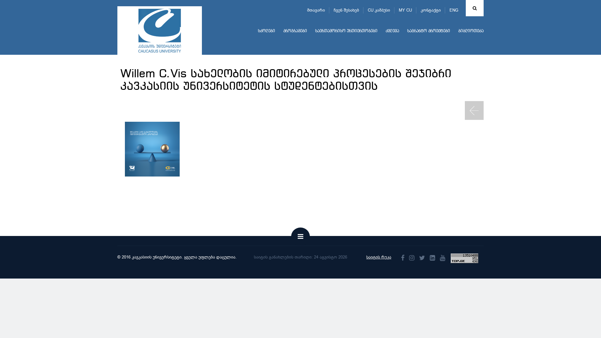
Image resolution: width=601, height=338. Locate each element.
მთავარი (316, 10)
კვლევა (392, 31)
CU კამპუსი (379, 10)
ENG (453, 10)
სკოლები (266, 31)
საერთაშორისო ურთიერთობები (346, 31)
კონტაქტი (431, 10)
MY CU (405, 10)
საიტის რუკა (378, 257)
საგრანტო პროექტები (428, 31)
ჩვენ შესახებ (346, 10)
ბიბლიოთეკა (471, 31)
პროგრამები (295, 31)
